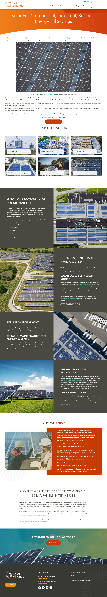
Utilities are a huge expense (85, 284)
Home (66, 11)
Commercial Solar (48, 6)
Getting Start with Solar (78, 572)
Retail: (59, 469)
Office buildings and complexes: (67, 463)
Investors (86, 1)
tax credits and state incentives (68, 298)
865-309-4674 (98, 1)
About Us (85, 6)
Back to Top (75, 584)
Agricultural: (61, 456)
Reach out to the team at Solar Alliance (67, 519)
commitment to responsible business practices (81, 398)
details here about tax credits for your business (46, 94)
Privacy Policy (75, 577)
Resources (70, 6)
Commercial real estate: (64, 444)
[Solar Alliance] (14, 4)
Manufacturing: (62, 450)
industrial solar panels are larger (22, 220)
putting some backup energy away (73, 380)
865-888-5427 (43, 583)
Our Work (60, 6)
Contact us (11, 584)
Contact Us (96, 5)
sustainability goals (67, 38)
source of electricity (32, 99)
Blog (77, 6)
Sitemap (73, 575)
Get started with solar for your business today (53, 117)
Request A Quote (53, 121)
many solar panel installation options (34, 222)
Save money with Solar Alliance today (70, 303)
